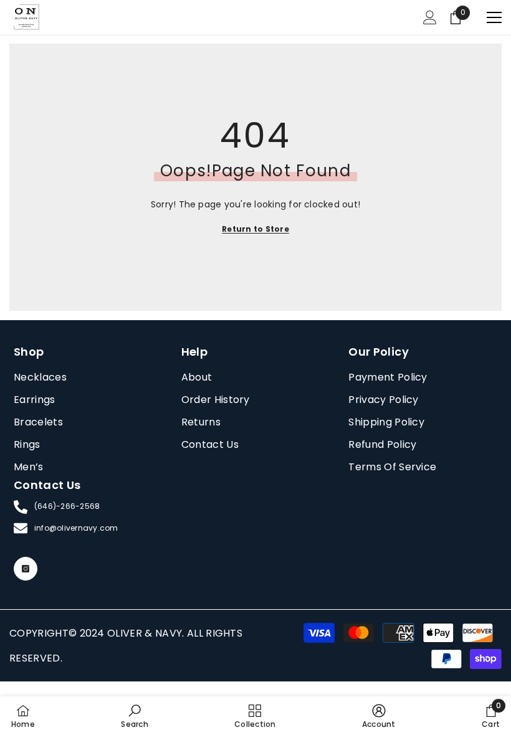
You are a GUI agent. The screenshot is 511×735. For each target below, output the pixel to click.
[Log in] (430, 17)
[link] (134, 716)
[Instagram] (25, 569)
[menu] (494, 17)
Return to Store (255, 229)
